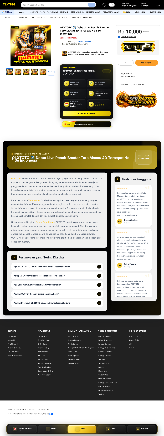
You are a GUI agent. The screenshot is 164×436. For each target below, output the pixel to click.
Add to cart (146, 62)
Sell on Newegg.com (105, 340)
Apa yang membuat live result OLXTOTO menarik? (37, 285)
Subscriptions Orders (45, 371)
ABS (130, 344)
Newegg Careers (74, 359)
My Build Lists (43, 359)
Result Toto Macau (14, 348)
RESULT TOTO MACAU (59, 17)
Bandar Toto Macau (45, 222)
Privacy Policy (28, 414)
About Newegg (73, 336)
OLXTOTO (8, 17)
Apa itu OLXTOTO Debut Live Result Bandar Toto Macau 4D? (42, 266)
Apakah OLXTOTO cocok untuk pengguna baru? (36, 294)
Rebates (101, 367)
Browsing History (44, 340)
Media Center (73, 344)
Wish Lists (41, 355)
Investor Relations (74, 340)
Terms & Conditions (15, 414)
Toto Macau (34, 200)
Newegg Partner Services (107, 348)
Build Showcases (104, 386)
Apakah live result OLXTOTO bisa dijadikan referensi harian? (42, 303)
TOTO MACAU (22, 17)
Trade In (101, 394)
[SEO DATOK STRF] (136, 99)
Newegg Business (135, 336)
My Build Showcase (45, 363)
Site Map (101, 359)
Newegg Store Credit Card (107, 382)
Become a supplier (105, 336)
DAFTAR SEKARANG (86, 113)
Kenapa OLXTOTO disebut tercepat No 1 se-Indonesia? (39, 276)
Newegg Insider (73, 363)
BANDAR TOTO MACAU (82, 17)
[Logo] (9, 5)
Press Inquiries (73, 355)
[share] (54, 28)
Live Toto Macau (13, 352)
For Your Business (104, 344)
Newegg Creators (104, 355)
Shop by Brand (103, 363)
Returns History (43, 348)
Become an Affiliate (105, 352)
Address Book (43, 352)
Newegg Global (134, 340)
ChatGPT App (103, 375)
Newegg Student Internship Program (81, 348)
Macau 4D (11, 340)
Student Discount (104, 379)
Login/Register (43, 336)
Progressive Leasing (105, 390)
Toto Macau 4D (13, 344)
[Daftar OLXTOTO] (138, 47)
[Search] (91, 5)
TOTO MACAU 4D (38, 17)
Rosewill (131, 348)
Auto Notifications (44, 375)
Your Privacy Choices (41, 414)
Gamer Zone (72, 352)
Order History (43, 344)
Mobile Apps (102, 371)
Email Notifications (44, 367)
